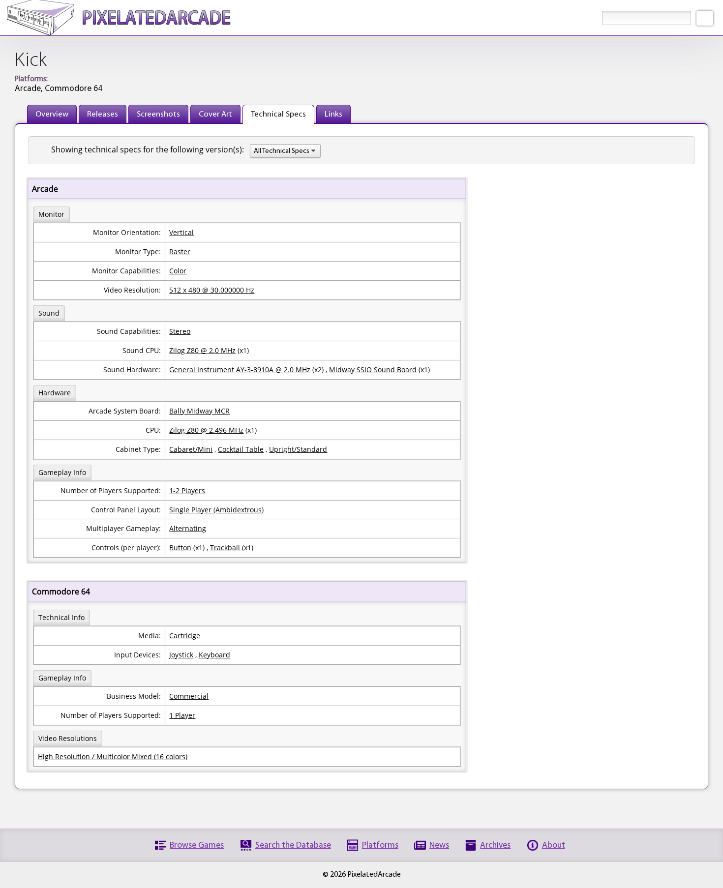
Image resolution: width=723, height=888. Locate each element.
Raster (179, 251)
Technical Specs (278, 114)
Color (177, 270)
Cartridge (184, 635)
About (553, 845)
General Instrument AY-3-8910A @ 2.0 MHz (239, 369)
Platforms (380, 845)
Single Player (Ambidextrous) (216, 509)
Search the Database (293, 845)
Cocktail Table (241, 449)
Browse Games (197, 845)
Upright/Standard (298, 449)
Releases (102, 114)
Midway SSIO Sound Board (373, 369)
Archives (495, 845)
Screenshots (158, 114)
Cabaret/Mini (190, 449)
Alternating (187, 528)
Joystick (181, 654)
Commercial (189, 696)
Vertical (181, 232)
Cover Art (215, 114)
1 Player (182, 715)
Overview (51, 114)
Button (180, 547)
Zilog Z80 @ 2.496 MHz (206, 430)
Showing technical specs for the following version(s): (147, 149)
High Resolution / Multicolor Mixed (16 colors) (112, 756)
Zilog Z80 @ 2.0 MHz (202, 350)
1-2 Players (187, 490)
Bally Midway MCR (199, 410)
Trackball (225, 547)
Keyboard (214, 654)
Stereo (179, 331)
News (439, 845)
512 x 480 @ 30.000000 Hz (211, 290)
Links (333, 114)
